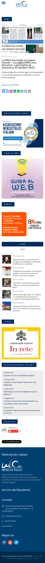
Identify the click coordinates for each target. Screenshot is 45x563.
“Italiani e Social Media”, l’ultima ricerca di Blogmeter (20, 383)
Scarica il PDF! (10, 85)
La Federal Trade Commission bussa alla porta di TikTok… (22, 411)
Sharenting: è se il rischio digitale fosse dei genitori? (20, 392)
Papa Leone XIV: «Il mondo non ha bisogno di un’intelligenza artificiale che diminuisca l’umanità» (27, 261)
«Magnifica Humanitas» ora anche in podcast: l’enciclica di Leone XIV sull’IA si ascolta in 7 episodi (27, 273)
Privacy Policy (38, 556)
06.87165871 (10, 521)
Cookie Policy (12, 558)
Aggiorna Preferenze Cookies (28, 558)
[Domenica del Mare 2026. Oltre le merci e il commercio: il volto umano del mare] (6, 306)
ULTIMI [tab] (22, 244)
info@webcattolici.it (13, 516)
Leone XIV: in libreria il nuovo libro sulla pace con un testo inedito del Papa (26, 285)
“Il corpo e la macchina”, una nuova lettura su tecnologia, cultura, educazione (21, 402)
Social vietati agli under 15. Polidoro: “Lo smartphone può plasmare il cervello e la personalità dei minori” (27, 296)
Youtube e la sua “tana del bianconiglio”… (20, 375)
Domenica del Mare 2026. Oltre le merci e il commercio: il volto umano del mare (27, 308)
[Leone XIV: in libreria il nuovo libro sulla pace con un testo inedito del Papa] (6, 282)
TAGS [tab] (22, 249)
